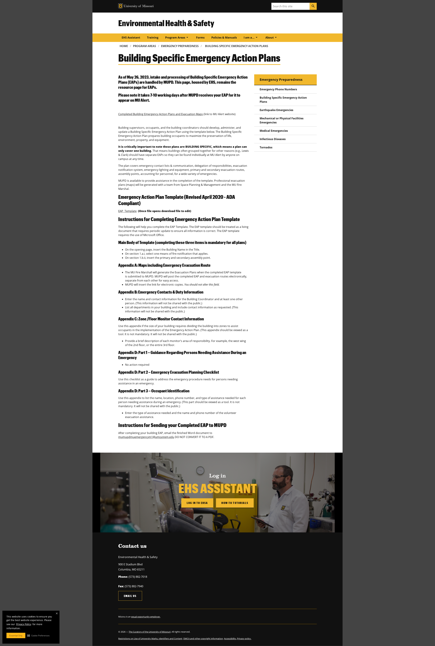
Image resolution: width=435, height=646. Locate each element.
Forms (200, 37)
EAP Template (127, 211)
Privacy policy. (244, 638)
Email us (130, 595)
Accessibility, (230, 638)
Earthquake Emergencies (276, 110)
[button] (38, 635)
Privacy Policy (23, 624)
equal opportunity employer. (145, 616)
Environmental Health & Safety (166, 23)
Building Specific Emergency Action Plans (236, 46)
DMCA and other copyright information (203, 638)
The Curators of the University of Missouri (150, 631)
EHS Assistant (131, 37)
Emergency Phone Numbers (278, 89)
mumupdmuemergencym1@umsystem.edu (146, 437)
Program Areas (177, 37)
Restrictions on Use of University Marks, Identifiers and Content (150, 638)
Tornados (266, 147)
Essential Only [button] (15, 635)
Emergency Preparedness (180, 46)
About (271, 37)
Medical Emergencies (274, 131)
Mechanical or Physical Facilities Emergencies (281, 120)
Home (124, 46)
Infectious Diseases (273, 139)
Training (152, 37)
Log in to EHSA (197, 502)
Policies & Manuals (224, 37)
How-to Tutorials (234, 502)
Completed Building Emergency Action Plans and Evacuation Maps (160, 114)
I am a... (251, 37)
